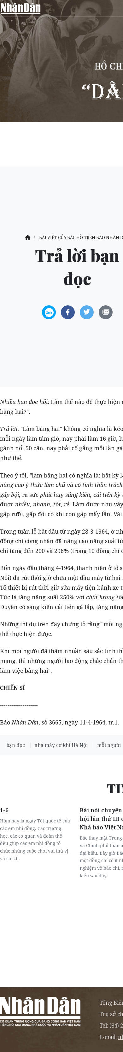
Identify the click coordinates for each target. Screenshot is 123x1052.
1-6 (4, 810)
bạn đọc (16, 745)
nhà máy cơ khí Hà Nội (61, 745)
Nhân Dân (20, 8)
